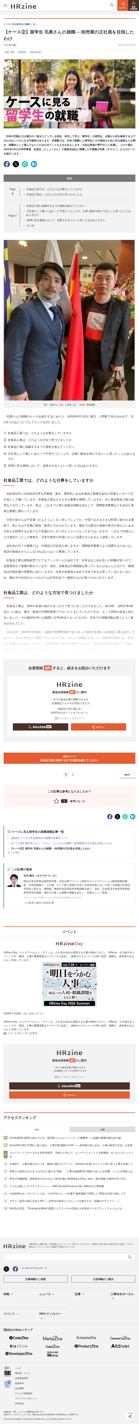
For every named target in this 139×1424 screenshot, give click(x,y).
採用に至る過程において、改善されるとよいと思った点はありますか (66, 220)
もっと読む (13, 852)
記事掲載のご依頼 (36, 1279)
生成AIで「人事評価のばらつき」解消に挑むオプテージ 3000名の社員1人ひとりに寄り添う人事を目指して (71, 1164)
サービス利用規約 (23, 1393)
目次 (69, 178)
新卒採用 (22, 52)
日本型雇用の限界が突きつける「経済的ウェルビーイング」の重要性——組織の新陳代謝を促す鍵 (65, 1137)
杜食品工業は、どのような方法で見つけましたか (55, 194)
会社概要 (19, 1388)
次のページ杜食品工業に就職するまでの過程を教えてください (69, 758)
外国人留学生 (35, 52)
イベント (9, 1313)
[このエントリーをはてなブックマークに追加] (34, 163)
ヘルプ (18, 1367)
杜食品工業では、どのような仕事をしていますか (55, 189)
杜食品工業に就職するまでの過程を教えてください (56, 205)
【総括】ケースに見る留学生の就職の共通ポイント (39, 838)
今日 (37, 1129)
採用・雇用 (9, 52)
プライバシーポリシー (26, 1398)
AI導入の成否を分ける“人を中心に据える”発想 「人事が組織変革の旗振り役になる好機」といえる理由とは (71, 1171)
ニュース (45, 1294)
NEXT (127, 774)
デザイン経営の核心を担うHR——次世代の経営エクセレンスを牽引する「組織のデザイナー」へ (64, 1201)
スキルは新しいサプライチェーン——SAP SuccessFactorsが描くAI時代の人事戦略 (56, 1186)
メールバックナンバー (71, 718)
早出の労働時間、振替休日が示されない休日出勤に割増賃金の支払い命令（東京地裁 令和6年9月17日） (68, 1178)
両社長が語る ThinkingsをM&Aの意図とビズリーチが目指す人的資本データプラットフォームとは (65, 1208)
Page (13, 215)
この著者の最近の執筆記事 (39, 902)
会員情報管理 (21, 1378)
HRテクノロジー (50, 1313)
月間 (102, 1129)
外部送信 (19, 1403)
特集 (6, 1294)
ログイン (100, 727)
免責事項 (19, 1383)
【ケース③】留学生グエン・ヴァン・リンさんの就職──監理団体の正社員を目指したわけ (61, 843)
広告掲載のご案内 (103, 1279)
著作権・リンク (22, 1372)
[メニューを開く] (5, 5)
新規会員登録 (42, 727)
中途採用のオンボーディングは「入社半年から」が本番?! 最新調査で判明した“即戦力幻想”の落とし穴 (67, 1193)
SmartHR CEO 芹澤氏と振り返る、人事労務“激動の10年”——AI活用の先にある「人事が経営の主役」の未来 (71, 1145)
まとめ (30, 225)
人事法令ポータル (122, 1294)
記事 (78, 1294)
